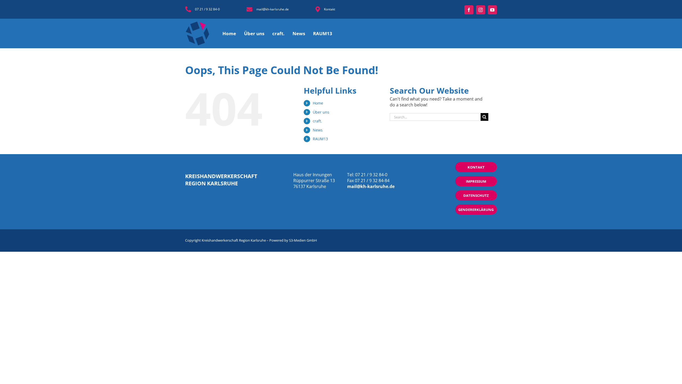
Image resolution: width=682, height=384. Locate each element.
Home (318, 103)
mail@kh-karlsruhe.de (272, 9)
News (318, 130)
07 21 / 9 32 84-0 (207, 9)
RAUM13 (320, 138)
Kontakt (329, 9)
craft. (317, 120)
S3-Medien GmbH (303, 240)
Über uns (321, 112)
